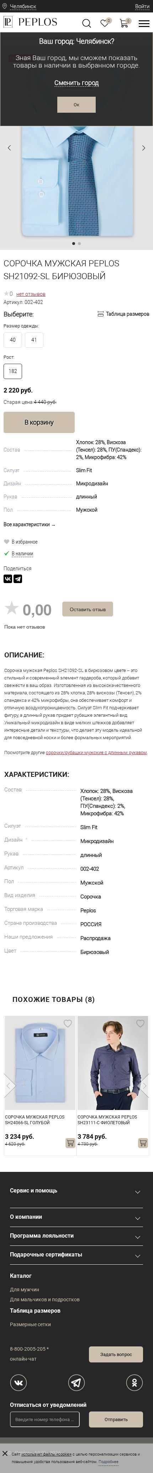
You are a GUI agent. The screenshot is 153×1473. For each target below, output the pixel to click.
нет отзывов (31, 294)
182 (13, 371)
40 (13, 340)
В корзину (39, 422)
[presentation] (10, 1085)
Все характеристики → (30, 524)
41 (34, 340)
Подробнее (108, 1461)
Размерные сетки (30, 1324)
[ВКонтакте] (8, 579)
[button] (9, 148)
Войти (142, 6)
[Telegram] (18, 579)
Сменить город (76, 82)
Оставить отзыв (88, 609)
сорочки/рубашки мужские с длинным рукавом (96, 752)
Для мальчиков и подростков (45, 1299)
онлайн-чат (23, 1359)
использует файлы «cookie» (46, 1454)
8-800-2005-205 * (29, 1349)
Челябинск (23, 6)
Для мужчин (24, 1289)
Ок (76, 104)
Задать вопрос (116, 1354)
